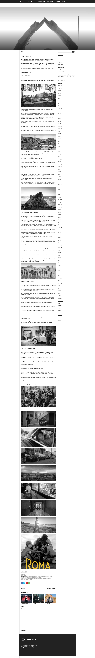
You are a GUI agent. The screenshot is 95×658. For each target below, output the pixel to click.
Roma (23, 574)
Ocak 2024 (59, 136)
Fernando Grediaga (24, 577)
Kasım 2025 (60, 100)
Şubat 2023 (59, 154)
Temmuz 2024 (60, 126)
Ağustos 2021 (60, 184)
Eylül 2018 (59, 242)
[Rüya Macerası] (50, 598)
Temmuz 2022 (60, 166)
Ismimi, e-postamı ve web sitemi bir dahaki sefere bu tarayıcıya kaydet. (33, 627)
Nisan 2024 (59, 131)
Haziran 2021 (60, 187)
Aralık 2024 (59, 118)
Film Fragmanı (50, 1)
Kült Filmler (59, 308)
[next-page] (55, 592)
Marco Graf (38, 578)
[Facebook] (22, 583)
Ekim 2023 (59, 141)
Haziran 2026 (60, 88)
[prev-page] (53, 592)
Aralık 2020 (59, 197)
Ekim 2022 (59, 161)
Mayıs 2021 (59, 189)
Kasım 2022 (60, 159)
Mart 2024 (59, 133)
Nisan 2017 (59, 270)
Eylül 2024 (59, 123)
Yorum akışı (59, 320)
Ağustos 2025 (60, 105)
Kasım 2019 (60, 219)
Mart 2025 (59, 113)
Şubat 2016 (59, 293)
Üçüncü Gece (35, 603)
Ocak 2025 (59, 116)
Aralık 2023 (59, 138)
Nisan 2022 (59, 171)
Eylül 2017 (59, 262)
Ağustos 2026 (60, 85)
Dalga (59, 71)
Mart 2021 (59, 192)
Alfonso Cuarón (29, 576)
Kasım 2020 (60, 199)
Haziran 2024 (60, 128)
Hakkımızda (57, 1)
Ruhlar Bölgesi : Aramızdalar (25, 603)
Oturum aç (59, 317)
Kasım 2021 (60, 179)
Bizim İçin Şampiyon (51, 588)
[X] (24, 583)
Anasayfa (30, 1)
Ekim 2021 (59, 181)
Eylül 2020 (59, 202)
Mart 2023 (59, 153)
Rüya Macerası (47, 603)
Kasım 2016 (60, 278)
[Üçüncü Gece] (38, 598)
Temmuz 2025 (60, 106)
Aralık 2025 (59, 98)
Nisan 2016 (59, 290)
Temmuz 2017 (60, 265)
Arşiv (58, 80)
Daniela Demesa (40, 576)
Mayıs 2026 (59, 90)
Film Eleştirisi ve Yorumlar (39, 1)
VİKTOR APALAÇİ (24, 45)
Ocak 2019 (59, 235)
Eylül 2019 (59, 222)
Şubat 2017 (59, 273)
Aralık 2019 (59, 217)
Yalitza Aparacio (29, 579)
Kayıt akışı (59, 318)
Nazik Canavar (60, 62)
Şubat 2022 (59, 174)
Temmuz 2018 (60, 245)
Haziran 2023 (60, 148)
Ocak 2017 (59, 275)
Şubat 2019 (59, 234)
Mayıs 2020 (59, 209)
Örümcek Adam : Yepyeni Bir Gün (63, 74)
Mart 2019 (59, 232)
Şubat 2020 (59, 214)
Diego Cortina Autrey (46, 576)
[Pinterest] (27, 583)
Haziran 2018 (60, 247)
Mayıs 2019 (59, 229)
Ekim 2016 (59, 280)
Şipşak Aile (23, 588)
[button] (74, 1)
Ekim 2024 (59, 121)
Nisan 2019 (59, 230)
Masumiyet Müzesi (61, 69)
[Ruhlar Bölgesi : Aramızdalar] (26, 598)
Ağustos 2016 (60, 283)
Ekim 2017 (59, 260)
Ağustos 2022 (60, 164)
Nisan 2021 (59, 191)
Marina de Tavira (43, 578)
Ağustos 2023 (60, 144)
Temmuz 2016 (60, 285)
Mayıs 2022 (59, 169)
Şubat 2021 (59, 194)
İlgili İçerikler (23, 592)
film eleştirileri (30, 577)
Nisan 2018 (59, 250)
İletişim (63, 1)
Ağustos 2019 (60, 224)
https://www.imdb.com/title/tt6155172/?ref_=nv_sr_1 (28, 578)
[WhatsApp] (29, 583)
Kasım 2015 (60, 298)
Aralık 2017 (59, 257)
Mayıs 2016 (59, 288)
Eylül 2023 (59, 143)
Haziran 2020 (60, 207)
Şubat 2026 (59, 95)
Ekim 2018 (59, 240)
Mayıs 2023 (59, 149)
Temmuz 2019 (60, 225)
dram (50, 576)
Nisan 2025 (59, 111)
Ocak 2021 (59, 196)
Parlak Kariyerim (60, 64)
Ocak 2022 (59, 176)
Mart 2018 (59, 252)
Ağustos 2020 (60, 204)
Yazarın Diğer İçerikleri (30, 592)
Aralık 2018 (59, 237)
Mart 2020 (59, 212)
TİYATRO (59, 310)
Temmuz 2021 (60, 186)
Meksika (47, 578)
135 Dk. (25, 576)
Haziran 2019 (60, 227)
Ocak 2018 (59, 255)
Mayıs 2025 (59, 110)
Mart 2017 (59, 272)
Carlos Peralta (35, 576)
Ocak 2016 (59, 295)
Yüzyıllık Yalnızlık (60, 76)
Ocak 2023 (59, 156)
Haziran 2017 (60, 267)
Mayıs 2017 (59, 268)
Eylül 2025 (59, 103)
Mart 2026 (59, 93)
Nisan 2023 (59, 151)
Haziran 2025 (60, 108)
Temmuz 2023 (60, 146)
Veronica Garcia (23, 579)
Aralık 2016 (59, 277)
